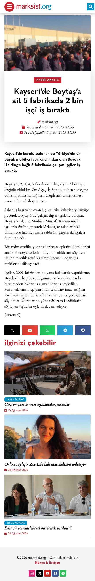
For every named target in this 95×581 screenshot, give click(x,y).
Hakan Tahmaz (15, 399)
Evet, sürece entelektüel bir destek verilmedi (38, 528)
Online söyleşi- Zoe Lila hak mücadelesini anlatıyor (45, 464)
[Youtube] (47, 573)
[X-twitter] (39, 573)
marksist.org (50, 122)
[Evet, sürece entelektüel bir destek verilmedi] (47, 497)
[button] (90, 6)
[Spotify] (63, 573)
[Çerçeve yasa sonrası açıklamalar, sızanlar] (47, 373)
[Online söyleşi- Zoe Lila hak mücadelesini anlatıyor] (47, 437)
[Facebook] (55, 573)
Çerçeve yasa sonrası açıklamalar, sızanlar (36, 405)
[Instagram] (32, 573)
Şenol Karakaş (16, 523)
